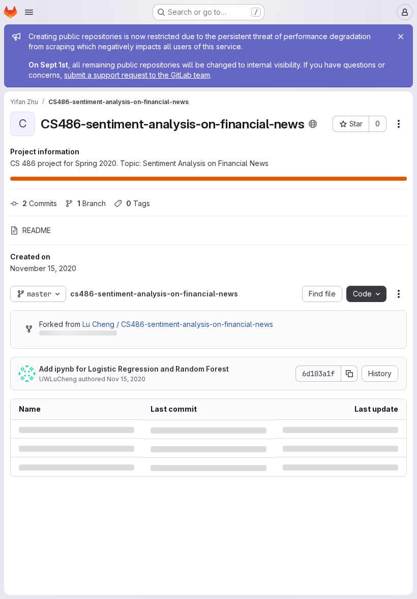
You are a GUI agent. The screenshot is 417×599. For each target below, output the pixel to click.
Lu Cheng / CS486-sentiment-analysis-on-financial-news (177, 324)
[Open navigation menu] (29, 12)
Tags (138, 203)
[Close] (401, 36)
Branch (91, 203)
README (36, 230)
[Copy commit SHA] (349, 373)
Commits (39, 203)
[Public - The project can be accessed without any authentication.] (313, 124)
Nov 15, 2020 (126, 379)
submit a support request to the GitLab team (137, 75)
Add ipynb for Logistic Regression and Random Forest (134, 368)
